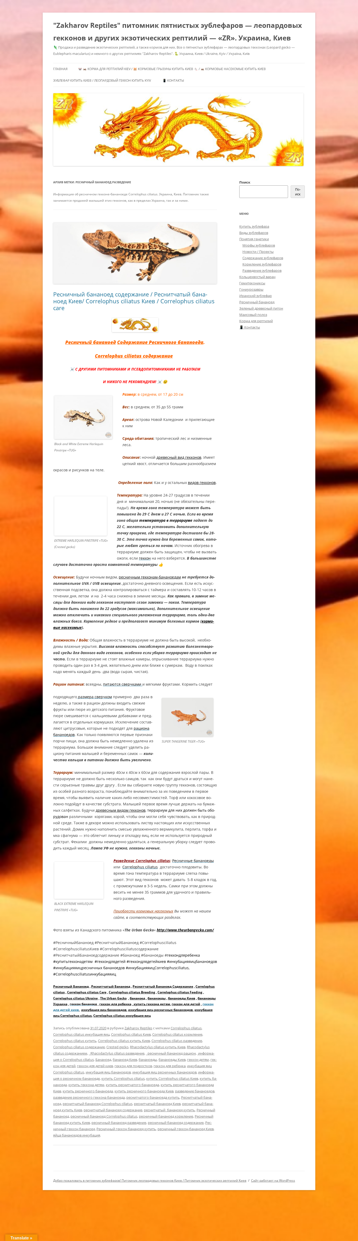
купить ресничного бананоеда (88, 1091)
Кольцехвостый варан (257, 276)
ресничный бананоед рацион (171, 1053)
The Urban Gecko (113, 998)
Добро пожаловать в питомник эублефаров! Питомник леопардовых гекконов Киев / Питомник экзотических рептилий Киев (149, 1180)
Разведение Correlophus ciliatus (141, 860)
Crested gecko (117, 1047)
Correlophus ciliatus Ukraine (75, 998)
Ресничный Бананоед (71, 986)
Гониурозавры (251, 289)
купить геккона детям (151, 1004)
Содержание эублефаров (262, 257)
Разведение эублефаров (261, 270)
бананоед (137, 998)
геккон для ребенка (115, 1004)
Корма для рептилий (256, 321)
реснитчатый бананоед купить (169, 1110)
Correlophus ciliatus (186, 1028)
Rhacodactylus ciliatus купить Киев (157, 1047)
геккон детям (198, 1059)
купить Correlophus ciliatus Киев (172, 1078)
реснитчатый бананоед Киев (157, 1103)
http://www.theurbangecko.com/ (185, 929)
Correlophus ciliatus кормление (177, 1034)
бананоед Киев (125, 1059)
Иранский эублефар (255, 295)
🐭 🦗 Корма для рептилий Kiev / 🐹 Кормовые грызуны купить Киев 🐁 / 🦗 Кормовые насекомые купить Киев (172, 69)
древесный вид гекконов (178, 457)
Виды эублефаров (253, 232)
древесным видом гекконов (120, 810)
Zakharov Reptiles (138, 1028)
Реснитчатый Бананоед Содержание (163, 986)
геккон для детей (186, 1004)
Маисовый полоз (253, 314)
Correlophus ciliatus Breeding (132, 992)
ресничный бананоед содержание (176, 1122)
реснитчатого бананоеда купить (153, 1097)
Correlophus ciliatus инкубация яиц (122, 1015)
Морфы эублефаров (258, 245)
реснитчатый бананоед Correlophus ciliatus (97, 1103)
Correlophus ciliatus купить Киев (124, 1040)
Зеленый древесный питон (261, 308)
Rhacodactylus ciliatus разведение (116, 1053)
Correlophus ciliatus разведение (176, 1040)
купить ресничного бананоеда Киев (144, 1091)
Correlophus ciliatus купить (74, 1040)
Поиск (244, 182)
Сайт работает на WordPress (273, 1180)
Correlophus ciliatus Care (86, 992)
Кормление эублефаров (261, 264)
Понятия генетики (254, 239)
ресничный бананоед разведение (118, 1122)
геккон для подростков (133, 1065)
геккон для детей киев (95, 1065)
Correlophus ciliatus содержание (134, 356)
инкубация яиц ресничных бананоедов (160, 1010)
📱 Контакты (173, 80)
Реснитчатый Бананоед (110, 986)
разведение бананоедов (194, 1091)
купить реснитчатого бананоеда (132, 1084)
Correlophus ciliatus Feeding (180, 992)
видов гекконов (202, 482)
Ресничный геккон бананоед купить (126, 1129)
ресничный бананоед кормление (166, 1116)
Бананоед (103, 1059)
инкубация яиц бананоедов (104, 1010)
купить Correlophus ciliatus (123, 1078)
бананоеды (157, 998)
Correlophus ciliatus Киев (131, 1034)
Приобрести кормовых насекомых (143, 911)
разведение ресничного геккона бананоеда (89, 1097)
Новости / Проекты (258, 251)
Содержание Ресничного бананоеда (160, 342)
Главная (60, 69)
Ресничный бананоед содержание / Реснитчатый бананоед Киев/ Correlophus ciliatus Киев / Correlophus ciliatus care (134, 301)
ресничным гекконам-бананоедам (150, 577)
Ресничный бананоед (90, 342)
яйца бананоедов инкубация (76, 1135)
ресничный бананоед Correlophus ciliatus (103, 1116)
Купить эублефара (254, 226)
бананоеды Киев (181, 998)
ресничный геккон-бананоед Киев (186, 1129)
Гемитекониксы (252, 283)
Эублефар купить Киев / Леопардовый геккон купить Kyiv (102, 80)
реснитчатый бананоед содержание (113, 1110)
